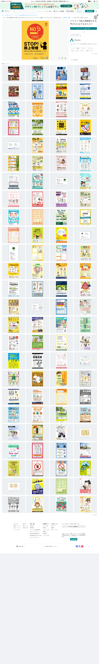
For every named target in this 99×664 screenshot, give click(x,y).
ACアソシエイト (54, 529)
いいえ (72, 48)
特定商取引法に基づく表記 (35, 535)
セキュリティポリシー (34, 537)
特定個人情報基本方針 (34, 533)
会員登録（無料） (67, 17)
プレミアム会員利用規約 (35, 529)
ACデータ (53, 525)
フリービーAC (46, 535)
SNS (90, 1)
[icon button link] (96, 11)
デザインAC (54, 546)
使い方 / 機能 (48, 11)
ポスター (77, 36)
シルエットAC (46, 529)
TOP (71, 43)
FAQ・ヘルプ (25, 525)
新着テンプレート (17, 525)
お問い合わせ (25, 527)
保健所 (78, 48)
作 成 (77, 50)
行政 (80, 36)
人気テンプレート (17, 527)
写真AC (44, 527)
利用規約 (32, 527)
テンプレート (40, 11)
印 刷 (72, 50)
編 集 (88, 50)
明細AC (52, 527)
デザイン (82, 50)
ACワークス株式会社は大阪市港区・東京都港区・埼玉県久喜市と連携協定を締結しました (50, 1)
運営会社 (32, 525)
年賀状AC (45, 533)
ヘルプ (96, 1)
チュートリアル (17, 529)
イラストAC (45, 525)
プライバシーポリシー (34, 531)
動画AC (44, 531)
